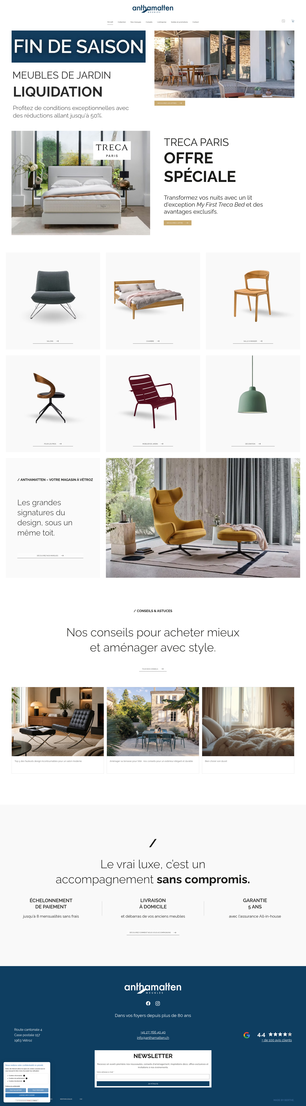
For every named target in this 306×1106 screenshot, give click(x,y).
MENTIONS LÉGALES (66, 1099)
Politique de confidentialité (12, 1086)
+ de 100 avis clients (277, 1040)
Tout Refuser (38, 1090)
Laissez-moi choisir (27, 1095)
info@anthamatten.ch (153, 1038)
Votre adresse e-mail (105, 1072)
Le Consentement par (27, 1100)
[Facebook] (148, 1003)
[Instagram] (158, 1003)
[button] (122, 22)
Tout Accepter (16, 1090)
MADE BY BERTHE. (283, 1100)
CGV (81, 1099)
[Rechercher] (283, 20)
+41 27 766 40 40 (153, 1032)
